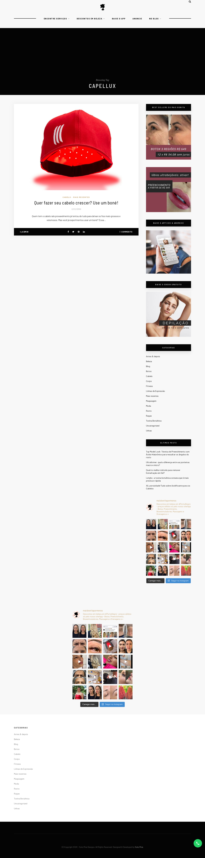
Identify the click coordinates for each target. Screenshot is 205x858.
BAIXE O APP (119, 18)
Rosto (149, 411)
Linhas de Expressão (155, 391)
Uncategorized (152, 425)
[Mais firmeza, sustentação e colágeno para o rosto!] (186, 536)
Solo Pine (139, 847)
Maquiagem (151, 401)
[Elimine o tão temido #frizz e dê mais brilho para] (186, 571)
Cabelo (67, 197)
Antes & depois (153, 356)
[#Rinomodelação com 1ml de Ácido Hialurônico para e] (186, 559)
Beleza (149, 361)
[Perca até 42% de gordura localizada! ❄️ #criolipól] (174, 536)
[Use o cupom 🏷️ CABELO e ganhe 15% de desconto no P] (174, 524)
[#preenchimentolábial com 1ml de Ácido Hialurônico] (174, 547)
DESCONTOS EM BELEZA (89, 18)
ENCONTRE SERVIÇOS (55, 18)
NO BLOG (154, 18)
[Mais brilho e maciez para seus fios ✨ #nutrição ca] (163, 524)
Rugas (149, 415)
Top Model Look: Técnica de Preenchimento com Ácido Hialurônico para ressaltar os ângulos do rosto (168, 454)
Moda (148, 406)
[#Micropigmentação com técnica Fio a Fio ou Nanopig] (174, 571)
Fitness (149, 386)
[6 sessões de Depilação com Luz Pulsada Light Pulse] (186, 547)
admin (25, 232)
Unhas (149, 430)
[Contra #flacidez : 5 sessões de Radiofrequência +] (186, 524)
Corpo (149, 381)
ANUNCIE (137, 18)
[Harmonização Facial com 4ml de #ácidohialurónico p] (151, 547)
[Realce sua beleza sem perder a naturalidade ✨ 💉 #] (163, 571)
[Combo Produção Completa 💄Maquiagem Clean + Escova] (151, 571)
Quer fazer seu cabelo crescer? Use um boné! (76, 202)
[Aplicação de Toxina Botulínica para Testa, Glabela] (151, 559)
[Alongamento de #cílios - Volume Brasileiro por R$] (163, 536)
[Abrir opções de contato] (198, 843)
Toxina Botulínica (153, 420)
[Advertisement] (102, 56)
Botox (149, 371)
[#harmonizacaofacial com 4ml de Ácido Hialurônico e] (151, 524)
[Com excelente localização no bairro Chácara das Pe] (163, 559)
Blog (148, 366)
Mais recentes (81, 197)
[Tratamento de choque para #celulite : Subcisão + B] (174, 559)
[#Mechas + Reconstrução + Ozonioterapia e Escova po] (163, 547)
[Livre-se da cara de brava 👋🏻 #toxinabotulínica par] (151, 536)
